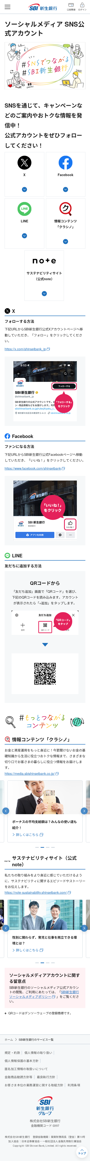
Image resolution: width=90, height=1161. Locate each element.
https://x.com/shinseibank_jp (25, 349)
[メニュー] (7, 6)
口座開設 (71, 10)
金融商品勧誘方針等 (19, 1077)
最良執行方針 (46, 1077)
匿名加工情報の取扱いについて (26, 1069)
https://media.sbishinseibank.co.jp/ (30, 773)
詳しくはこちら (27, 834)
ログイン (82, 10)
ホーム (9, 1039)
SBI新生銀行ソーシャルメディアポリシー (44, 994)
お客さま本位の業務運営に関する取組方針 (34, 1085)
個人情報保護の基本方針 (22, 1061)
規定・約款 (12, 1053)
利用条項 (74, 1085)
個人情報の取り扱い (38, 1053)
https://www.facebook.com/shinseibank (33, 468)
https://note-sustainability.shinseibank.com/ (36, 892)
